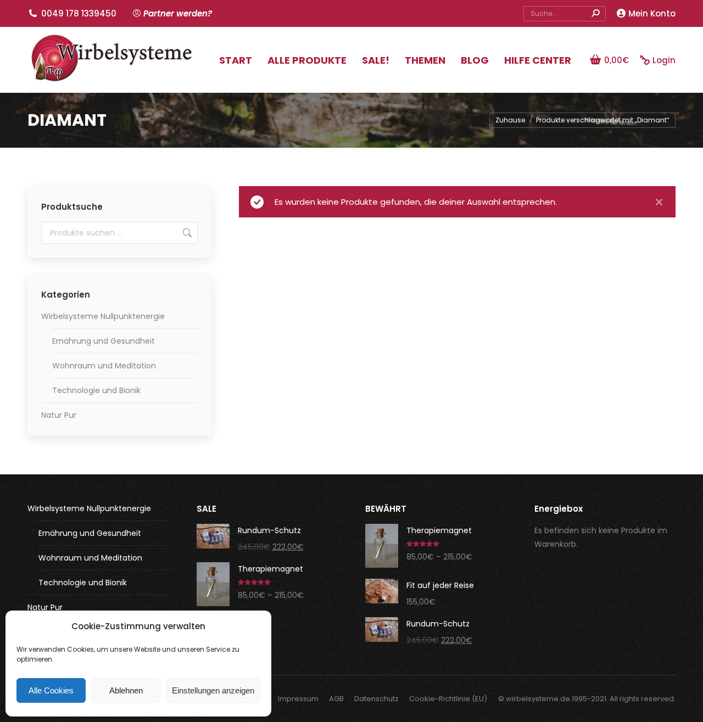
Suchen (186, 233)
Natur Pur (58, 415)
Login (664, 60)
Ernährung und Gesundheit (103, 340)
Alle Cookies (51, 690)
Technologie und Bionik (96, 390)
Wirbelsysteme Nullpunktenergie (103, 316)
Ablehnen (126, 690)
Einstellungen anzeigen (213, 690)
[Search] (595, 13)
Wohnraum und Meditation (104, 365)
